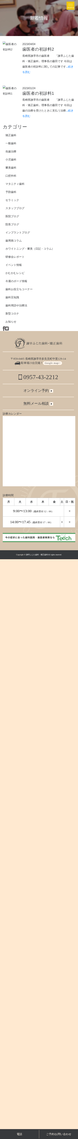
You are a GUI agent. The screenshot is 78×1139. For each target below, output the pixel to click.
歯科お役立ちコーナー (19, 289)
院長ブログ (12, 224)
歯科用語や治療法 (16, 305)
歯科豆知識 (12, 297)
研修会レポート (14, 256)
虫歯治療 (10, 151)
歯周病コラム (13, 240)
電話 (19, 1134)
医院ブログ (12, 216)
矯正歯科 (10, 135)
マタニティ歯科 (14, 183)
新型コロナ (12, 313)
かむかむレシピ (14, 272)
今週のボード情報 (16, 281)
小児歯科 (10, 159)
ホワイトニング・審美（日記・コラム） (29, 248)
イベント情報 (13, 264)
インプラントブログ (17, 232)
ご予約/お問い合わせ (58, 1134)
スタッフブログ (14, 208)
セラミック (12, 200)
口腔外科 (10, 175)
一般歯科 (10, 143)
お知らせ (10, 321)
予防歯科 (10, 191)
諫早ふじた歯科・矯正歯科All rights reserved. (44, 555)
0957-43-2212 (40, 377)
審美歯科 (10, 167)
